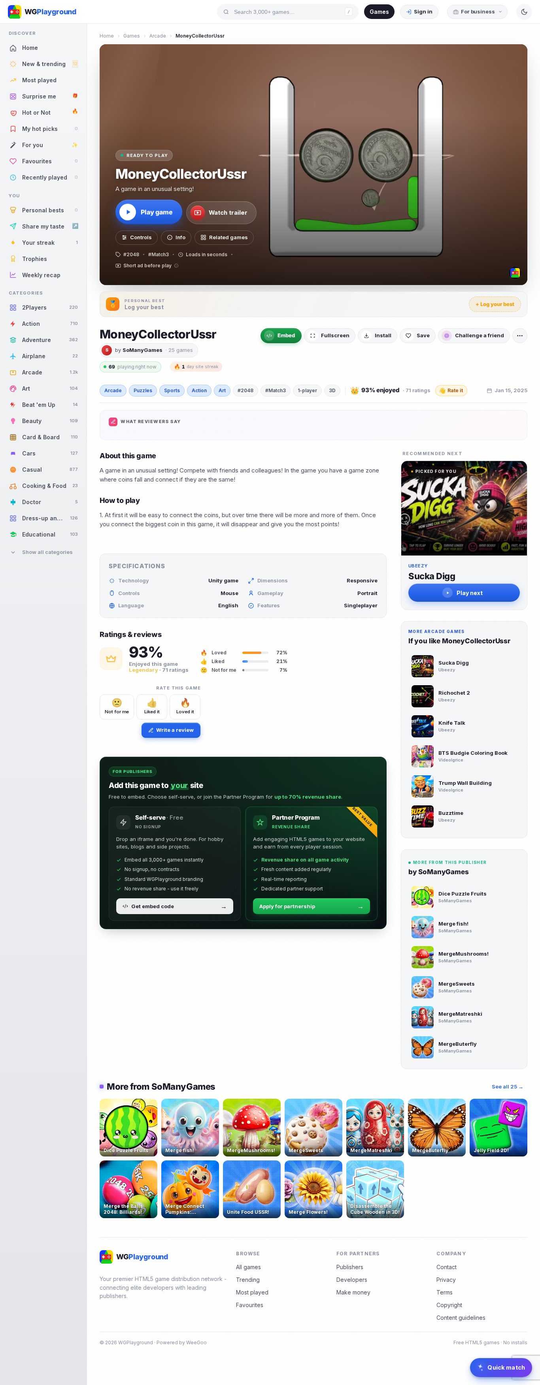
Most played (252, 1292)
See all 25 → (507, 1086)
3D (332, 390)
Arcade (157, 36)
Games (379, 11)
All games (248, 1267)
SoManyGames (142, 350)
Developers (351, 1279)
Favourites (249, 1305)
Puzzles (143, 390)
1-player (307, 390)
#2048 (245, 390)
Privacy (446, 1279)
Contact (446, 1267)
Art (222, 390)
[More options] (519, 335)
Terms (444, 1292)
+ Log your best (495, 304)
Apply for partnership (311, 906)
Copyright (449, 1305)
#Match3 (275, 390)
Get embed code (179, 906)
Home (107, 36)
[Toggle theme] (524, 12)
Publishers (349, 1267)
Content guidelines (460, 1317)
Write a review (175, 730)
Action (199, 390)
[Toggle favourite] (150, 1106)
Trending (248, 1279)
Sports (172, 390)
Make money (353, 1292)
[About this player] (515, 273)
